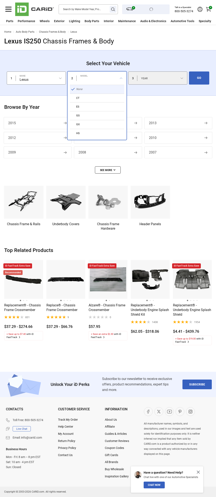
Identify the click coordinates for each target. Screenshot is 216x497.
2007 (153, 152)
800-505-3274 (184, 11)
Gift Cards (111, 455)
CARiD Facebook (148, 411)
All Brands (111, 462)
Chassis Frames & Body (52, 31)
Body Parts (92, 21)
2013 (153, 123)
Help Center (65, 426)
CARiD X (158, 411)
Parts (9, 21)
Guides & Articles (116, 433)
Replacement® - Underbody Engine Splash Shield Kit (150, 310)
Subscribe (197, 384)
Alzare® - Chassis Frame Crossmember (107, 307)
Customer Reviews (117, 441)
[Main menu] (8, 9)
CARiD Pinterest (180, 411)
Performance (26, 21)
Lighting (74, 21)
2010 (153, 138)
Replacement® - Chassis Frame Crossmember (22, 307)
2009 (12, 152)
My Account (66, 433)
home (7, 31)
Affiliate (110, 426)
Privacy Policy (67, 448)
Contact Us (65, 455)
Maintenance (127, 21)
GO (199, 77)
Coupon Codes (114, 448)
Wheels (45, 21)
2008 (82, 152)
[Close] (198, 472)
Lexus (73, 31)
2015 (12, 123)
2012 (12, 138)
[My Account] (200, 9)
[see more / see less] (108, 170)
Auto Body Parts (25, 31)
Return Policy (66, 441)
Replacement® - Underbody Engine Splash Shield (192, 310)
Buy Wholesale (114, 469)
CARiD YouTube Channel (169, 411)
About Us (111, 419)
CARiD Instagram (190, 411)
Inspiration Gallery (117, 476)
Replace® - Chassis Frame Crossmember (61, 307)
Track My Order (68, 419)
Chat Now (154, 485)
